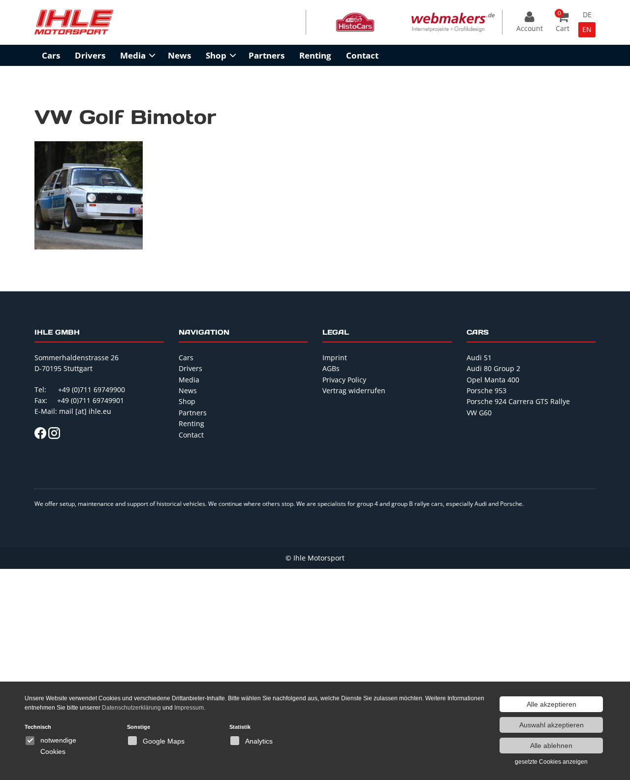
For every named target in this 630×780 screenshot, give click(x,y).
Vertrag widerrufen (353, 390)
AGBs (331, 368)
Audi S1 (479, 357)
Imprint (334, 357)
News (179, 55)
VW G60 (479, 412)
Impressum (189, 707)
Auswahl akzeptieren (551, 725)
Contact (362, 55)
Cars (51, 55)
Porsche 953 (486, 390)
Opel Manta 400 (493, 379)
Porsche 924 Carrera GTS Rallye (518, 401)
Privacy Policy (344, 379)
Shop (216, 55)
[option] (355, 22)
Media (133, 55)
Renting (315, 55)
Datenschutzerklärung (131, 707)
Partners (266, 55)
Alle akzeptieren (551, 704)
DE (587, 14)
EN (587, 29)
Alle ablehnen (551, 745)
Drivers (90, 55)
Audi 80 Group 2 (493, 368)
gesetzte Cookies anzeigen (551, 761)
